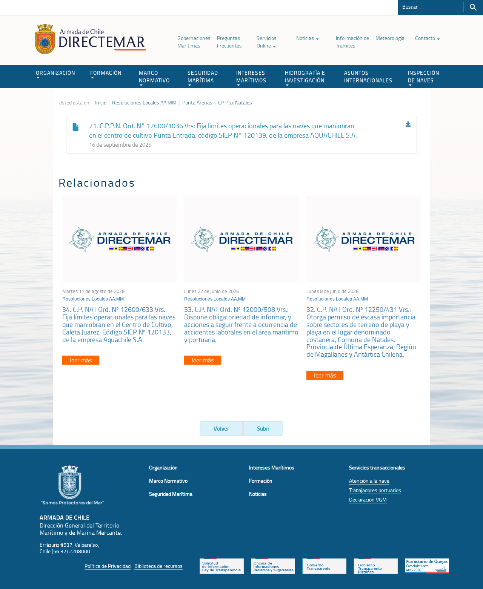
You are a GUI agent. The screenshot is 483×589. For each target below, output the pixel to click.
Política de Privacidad (108, 565)
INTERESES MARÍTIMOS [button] (251, 76)
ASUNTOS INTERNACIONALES (368, 76)
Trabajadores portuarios (375, 490)
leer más (81, 360)
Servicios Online (267, 41)
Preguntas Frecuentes (229, 41)
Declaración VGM (368, 499)
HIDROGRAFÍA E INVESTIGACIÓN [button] (305, 76)
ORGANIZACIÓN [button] (55, 72)
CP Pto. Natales (235, 103)
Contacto (425, 37)
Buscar (473, 7)
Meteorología (390, 37)
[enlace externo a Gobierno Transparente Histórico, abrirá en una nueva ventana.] (376, 565)
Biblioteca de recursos (158, 565)
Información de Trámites (352, 41)
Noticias (305, 37)
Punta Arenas (197, 103)
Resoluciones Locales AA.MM (144, 103)
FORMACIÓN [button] (106, 72)
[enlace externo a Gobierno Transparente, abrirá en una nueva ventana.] (324, 565)
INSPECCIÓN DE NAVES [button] (423, 76)
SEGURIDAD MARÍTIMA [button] (203, 76)
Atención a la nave (369, 480)
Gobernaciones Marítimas (194, 41)
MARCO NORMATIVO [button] (154, 76)
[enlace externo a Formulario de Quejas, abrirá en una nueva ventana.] (427, 565)
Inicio (100, 103)
